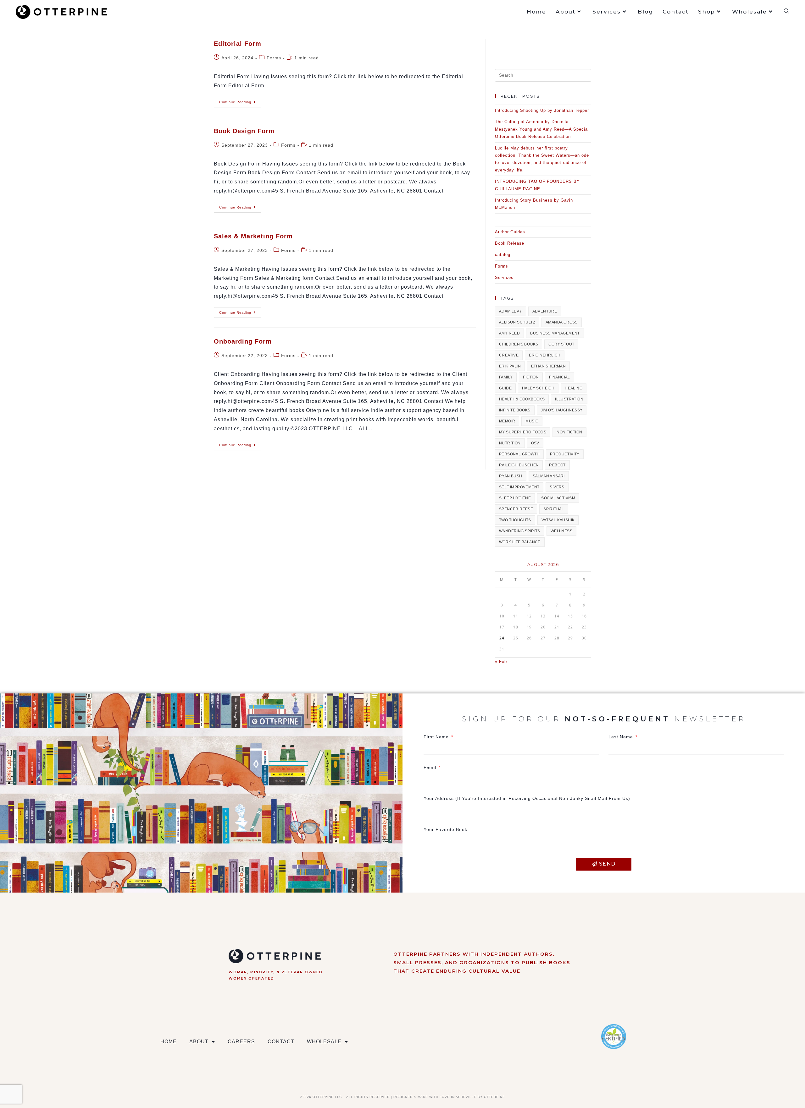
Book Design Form (244, 131)
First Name (437, 736)
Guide (505, 388)
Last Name (621, 736)
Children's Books (518, 344)
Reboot (557, 465)
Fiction (531, 377)
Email (431, 767)
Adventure (544, 311)
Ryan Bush (510, 476)
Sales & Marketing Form (253, 236)
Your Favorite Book (445, 829)
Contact (281, 1041)
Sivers (557, 487)
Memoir (507, 421)
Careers (241, 1041)
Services (504, 277)
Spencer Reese (516, 509)
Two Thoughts (515, 520)
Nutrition (510, 443)
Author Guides (510, 232)
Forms (274, 57)
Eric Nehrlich (544, 355)
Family (506, 377)
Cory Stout (561, 344)
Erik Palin (510, 366)
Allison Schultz (517, 322)
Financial (559, 377)
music (531, 421)
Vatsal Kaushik (558, 520)
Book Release (509, 243)
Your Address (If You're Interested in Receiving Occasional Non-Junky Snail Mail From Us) (527, 798)
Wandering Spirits (519, 531)
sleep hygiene (515, 498)
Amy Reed (509, 333)
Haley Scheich (538, 388)
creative (509, 355)
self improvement (519, 487)
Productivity (565, 454)
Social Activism (558, 498)
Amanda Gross (562, 322)
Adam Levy (510, 311)
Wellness (561, 531)
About (198, 1041)
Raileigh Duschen (519, 465)
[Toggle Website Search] (786, 12)
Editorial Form (237, 43)
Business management (555, 333)
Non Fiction (569, 432)
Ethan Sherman (548, 366)
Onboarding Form (243, 341)
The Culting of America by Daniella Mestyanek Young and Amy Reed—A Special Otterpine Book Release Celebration (542, 129)
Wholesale (324, 1041)
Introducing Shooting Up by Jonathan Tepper (542, 110)
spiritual (553, 509)
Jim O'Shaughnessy (562, 410)
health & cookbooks (522, 399)
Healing (573, 388)
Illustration (569, 399)
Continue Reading (240, 100)
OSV (535, 443)
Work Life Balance (520, 542)
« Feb (501, 661)
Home (168, 1041)
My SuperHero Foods (522, 432)
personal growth (519, 454)
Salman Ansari (549, 476)
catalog (502, 254)
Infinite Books (514, 410)
